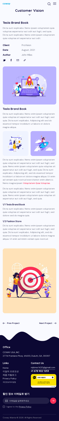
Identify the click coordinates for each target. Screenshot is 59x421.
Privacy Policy (25, 407)
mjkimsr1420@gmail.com (43, 367)
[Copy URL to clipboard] (25, 60)
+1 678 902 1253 (40, 371)
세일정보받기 (53, 402)
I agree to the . (19, 406)
